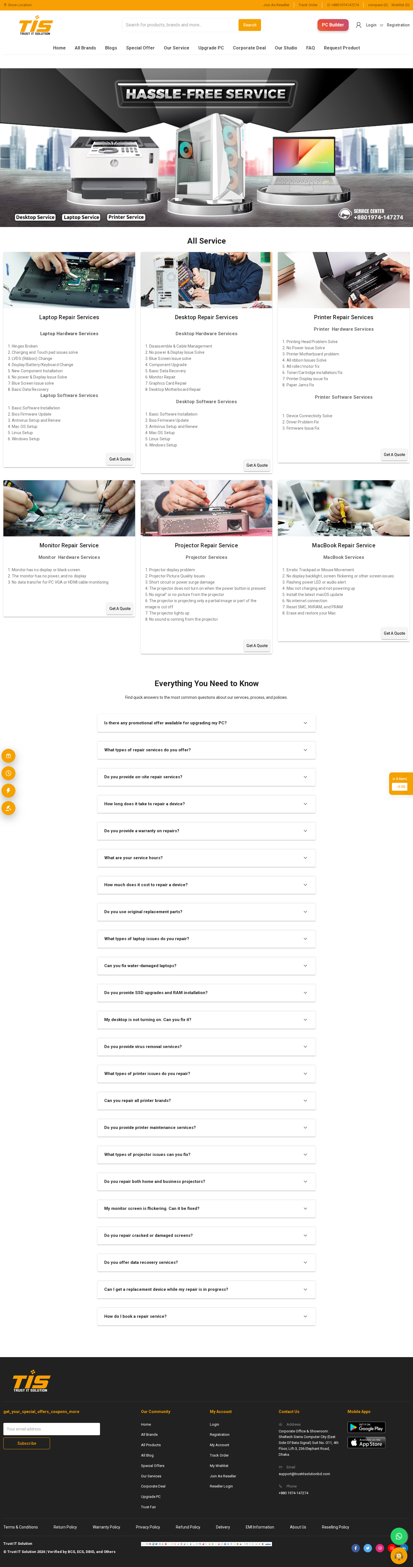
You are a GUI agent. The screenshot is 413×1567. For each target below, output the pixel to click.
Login (371, 25)
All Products (151, 1445)
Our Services (151, 1476)
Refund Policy (188, 1527)
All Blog (147, 1455)
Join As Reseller (276, 5)
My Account (219, 1445)
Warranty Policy (106, 1527)
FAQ (310, 48)
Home (59, 48)
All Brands (85, 48)
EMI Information (260, 1527)
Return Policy (65, 1527)
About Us (298, 1527)
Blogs (111, 48)
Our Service (176, 48)
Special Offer (140, 48)
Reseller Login (221, 1486)
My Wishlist (219, 1466)
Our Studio (286, 48)
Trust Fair (148, 1507)
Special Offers (152, 1466)
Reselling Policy (335, 1527)
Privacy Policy (148, 1527)
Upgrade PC (211, 48)
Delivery (223, 1527)
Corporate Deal (249, 48)
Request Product (342, 48)
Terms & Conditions (20, 1527)
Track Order (308, 5)
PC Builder (333, 25)
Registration (398, 25)
